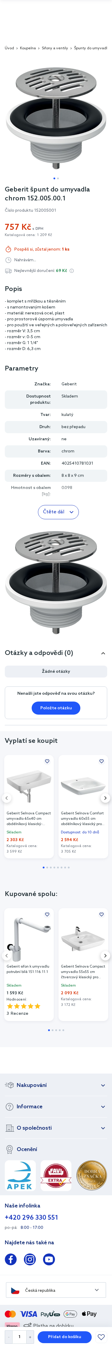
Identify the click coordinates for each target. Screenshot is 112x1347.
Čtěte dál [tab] (53, 512)
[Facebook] (11, 1260)
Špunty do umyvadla (91, 48)
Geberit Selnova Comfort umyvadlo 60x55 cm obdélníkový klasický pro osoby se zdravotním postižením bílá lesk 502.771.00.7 (82, 819)
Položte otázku (56, 708)
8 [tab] (69, 867)
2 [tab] (58, 178)
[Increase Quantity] (30, 1337)
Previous (6, 798)
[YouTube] (49, 1260)
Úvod (9, 48)
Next (105, 798)
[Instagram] (30, 1260)
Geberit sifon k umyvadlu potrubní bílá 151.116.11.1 (28, 969)
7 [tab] (65, 867)
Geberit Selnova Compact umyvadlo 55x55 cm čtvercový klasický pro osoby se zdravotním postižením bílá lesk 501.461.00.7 (83, 972)
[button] (72, 271)
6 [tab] (61, 867)
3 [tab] (51, 867)
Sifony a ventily (55, 48)
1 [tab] (54, 178)
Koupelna (28, 48)
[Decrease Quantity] (8, 1337)
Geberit (69, 384)
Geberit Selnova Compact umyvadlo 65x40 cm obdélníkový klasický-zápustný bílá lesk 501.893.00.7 (29, 819)
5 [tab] (58, 867)
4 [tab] (54, 867)
